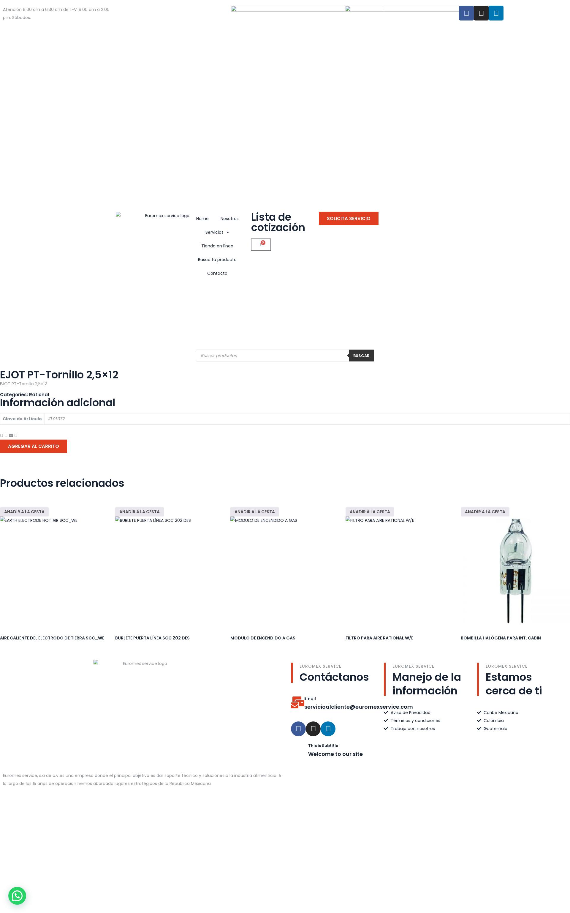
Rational (39, 394)
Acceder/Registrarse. (26, 26)
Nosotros (230, 219)
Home (202, 219)
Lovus (338, 853)
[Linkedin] (328, 728)
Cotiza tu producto (52, 17)
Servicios (214, 232)
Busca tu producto (217, 260)
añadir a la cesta (24, 512)
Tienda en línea (217, 246)
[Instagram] (481, 13)
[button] (1, 436)
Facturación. (62, 26)
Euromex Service (280, 853)
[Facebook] (466, 13)
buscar (361, 355)
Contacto (217, 273)
